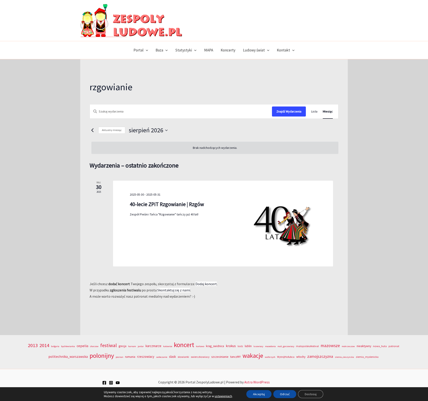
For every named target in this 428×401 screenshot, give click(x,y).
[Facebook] (104, 383)
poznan (119, 357)
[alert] (214, 148)
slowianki (183, 356)
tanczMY (235, 357)
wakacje (253, 356)
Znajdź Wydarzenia (288, 111)
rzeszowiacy (145, 356)
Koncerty (228, 50)
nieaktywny (364, 346)
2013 (33, 345)
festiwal (108, 345)
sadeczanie (161, 357)
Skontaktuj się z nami (173, 290)
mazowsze (330, 345)
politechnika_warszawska (68, 356)
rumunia (130, 357)
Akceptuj (259, 394)
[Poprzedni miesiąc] (92, 130)
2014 (44, 345)
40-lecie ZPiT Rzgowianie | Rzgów (167, 204)
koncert (184, 345)
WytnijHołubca (285, 356)
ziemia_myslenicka (367, 356)
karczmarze (153, 346)
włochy (300, 357)
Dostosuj (311, 394)
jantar (141, 346)
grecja (122, 346)
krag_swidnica (215, 346)
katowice (167, 346)
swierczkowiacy (200, 356)
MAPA (208, 50)
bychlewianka (68, 346)
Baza (159, 50)
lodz (240, 346)
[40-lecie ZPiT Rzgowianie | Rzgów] (284, 223)
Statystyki (183, 50)
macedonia (270, 346)
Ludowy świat (254, 50)
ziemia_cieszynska (344, 357)
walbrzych (270, 357)
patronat (394, 346)
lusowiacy (258, 346)
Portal (139, 50)
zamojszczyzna (320, 356)
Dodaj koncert (206, 284)
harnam (132, 346)
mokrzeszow (348, 346)
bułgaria (55, 346)
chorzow (94, 346)
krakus (231, 346)
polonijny (102, 356)
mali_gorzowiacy (286, 346)
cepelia (82, 346)
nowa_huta (380, 346)
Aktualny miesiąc (112, 130)
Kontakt (283, 50)
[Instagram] (111, 383)
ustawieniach (223, 396)
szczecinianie (219, 357)
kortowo (200, 346)
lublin (248, 346)
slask (172, 356)
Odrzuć (285, 394)
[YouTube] (118, 383)
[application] (146, 50)
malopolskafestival (307, 346)
